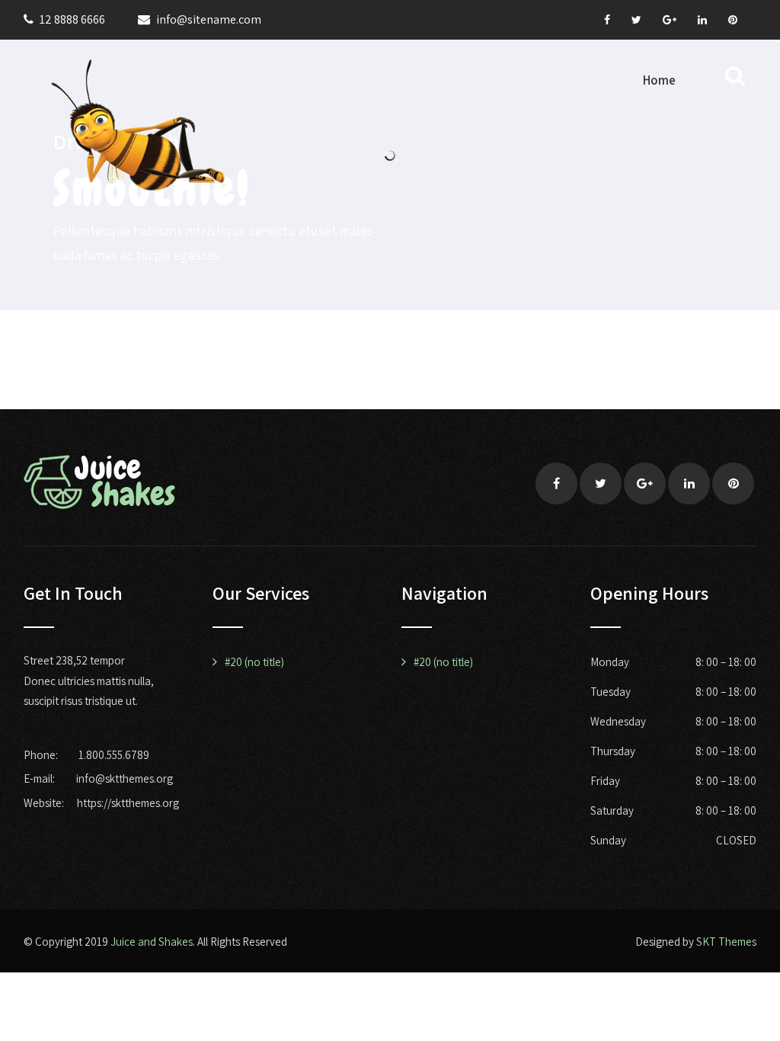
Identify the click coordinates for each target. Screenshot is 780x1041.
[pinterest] (732, 19)
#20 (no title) (254, 662)
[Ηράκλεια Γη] (138, 125)
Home (659, 80)
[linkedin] (702, 19)
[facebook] (607, 19)
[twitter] (636, 19)
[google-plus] (669, 19)
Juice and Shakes (151, 941)
